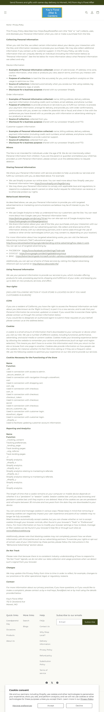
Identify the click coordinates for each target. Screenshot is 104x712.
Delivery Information (45, 642)
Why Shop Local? (44, 633)
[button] (5, 12)
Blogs (25, 626)
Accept (50, 705)
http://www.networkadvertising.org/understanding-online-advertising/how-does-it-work (47, 243)
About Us (10, 641)
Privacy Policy (87, 699)
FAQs (42, 621)
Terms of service (43, 671)
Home (8, 25)
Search (26, 621)
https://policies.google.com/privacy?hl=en (28, 218)
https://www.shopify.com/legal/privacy (52, 183)
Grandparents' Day (12, 622)
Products (10, 635)
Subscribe (90, 622)
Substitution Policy (45, 663)
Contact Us (45, 626)
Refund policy (46, 655)
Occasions (10, 629)
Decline (79, 705)
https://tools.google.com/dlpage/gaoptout (28, 221)
